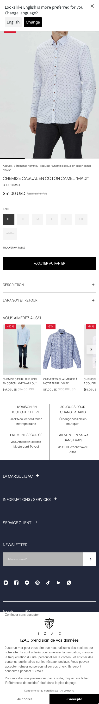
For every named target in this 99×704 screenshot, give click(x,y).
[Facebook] (16, 582)
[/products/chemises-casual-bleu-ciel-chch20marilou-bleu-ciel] (22, 350)
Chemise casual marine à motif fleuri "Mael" (60, 381)
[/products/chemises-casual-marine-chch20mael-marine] (62, 350)
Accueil (7, 165)
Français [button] (8, 611)
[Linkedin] (58, 582)
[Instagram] (5, 582)
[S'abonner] (89, 559)
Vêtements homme (25, 165)
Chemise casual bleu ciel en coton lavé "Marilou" (20, 381)
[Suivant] (91, 349)
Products (45, 165)
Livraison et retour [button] (20, 300)
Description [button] (13, 284)
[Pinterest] (37, 582)
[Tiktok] (48, 582)
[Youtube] (27, 582)
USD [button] (27, 611)
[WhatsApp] (69, 582)
